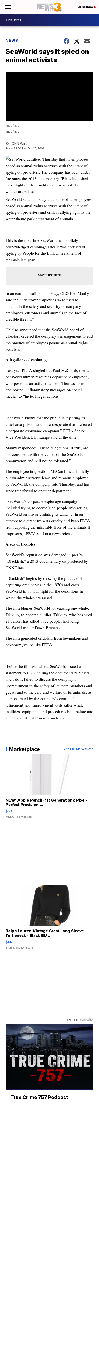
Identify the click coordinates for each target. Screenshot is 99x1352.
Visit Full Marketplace (78, 749)
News (12, 40)
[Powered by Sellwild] (86, 1019)
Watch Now (86, 7)
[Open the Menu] (7, 7)
